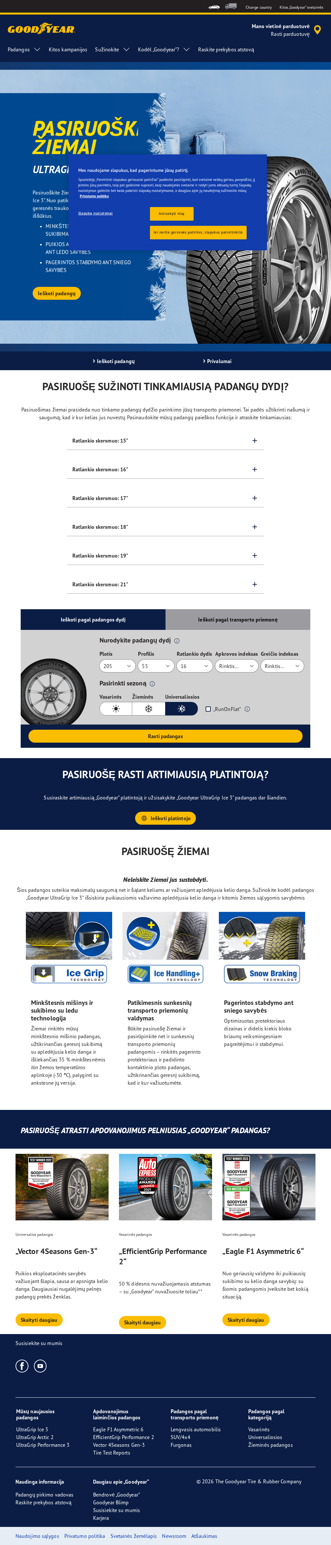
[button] (177, 640)
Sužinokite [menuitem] (107, 49)
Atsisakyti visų (172, 213)
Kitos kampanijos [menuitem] (68, 49)
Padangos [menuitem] (19, 49)
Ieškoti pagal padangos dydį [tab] (93, 619)
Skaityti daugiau (39, 1320)
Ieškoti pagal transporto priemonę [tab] (237, 619)
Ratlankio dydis (194, 654)
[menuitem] (214, 6)
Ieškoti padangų (57, 293)
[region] (168, 202)
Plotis (106, 654)
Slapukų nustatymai (95, 213)
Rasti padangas (165, 736)
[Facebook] (22, 1365)
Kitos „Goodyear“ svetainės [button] (301, 7)
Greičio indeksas (279, 654)
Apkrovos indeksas (236, 654)
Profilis (146, 654)
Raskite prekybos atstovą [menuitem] (226, 49)
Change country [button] (259, 7)
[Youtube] (40, 1365)
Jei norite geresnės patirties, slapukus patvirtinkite (198, 232)
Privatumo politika (94, 196)
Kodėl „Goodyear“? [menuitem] (158, 49)
